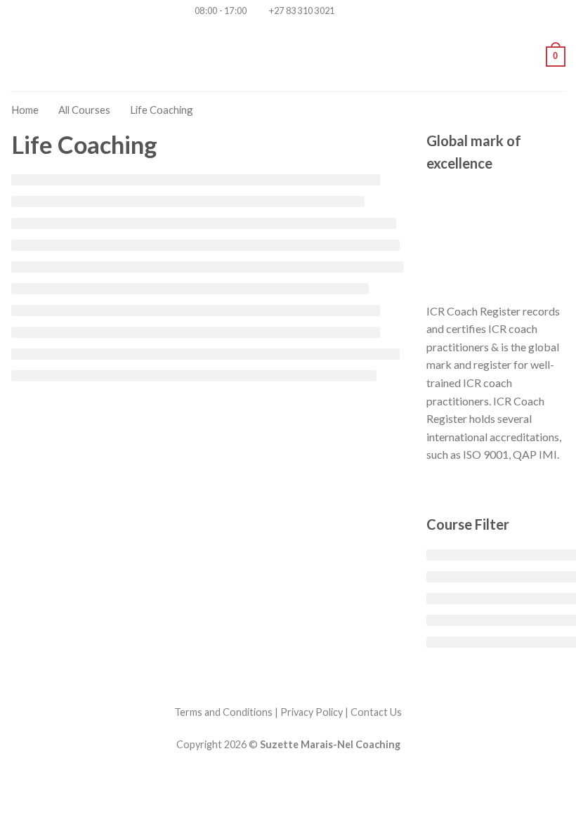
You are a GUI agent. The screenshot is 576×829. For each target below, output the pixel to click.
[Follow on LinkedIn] (387, 11)
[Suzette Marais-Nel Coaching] (288, 56)
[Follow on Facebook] (346, 11)
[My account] (529, 56)
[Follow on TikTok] (359, 11)
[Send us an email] (373, 11)
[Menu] (19, 56)
